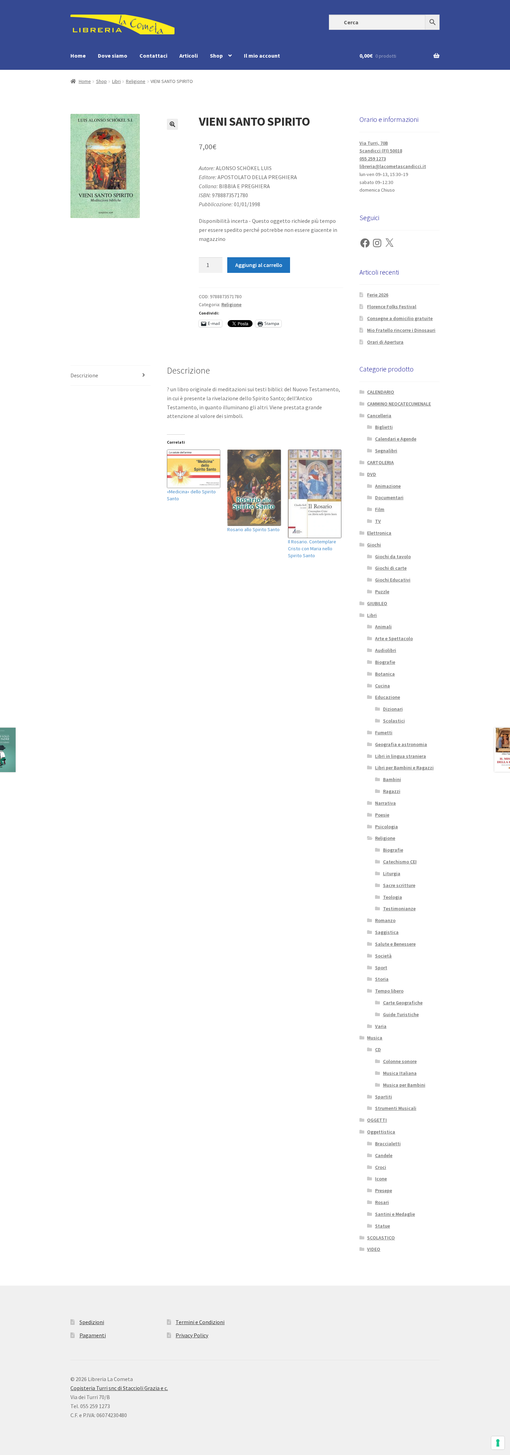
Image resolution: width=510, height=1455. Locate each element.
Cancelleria (379, 415)
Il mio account (262, 55)
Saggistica (387, 932)
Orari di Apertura (385, 342)
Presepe (383, 1190)
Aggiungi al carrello (258, 264)
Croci (380, 1167)
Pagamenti (92, 1335)
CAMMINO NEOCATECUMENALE (399, 404)
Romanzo (385, 920)
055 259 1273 (372, 159)
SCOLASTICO (381, 1238)
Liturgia (391, 873)
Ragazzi (391, 791)
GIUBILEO (377, 603)
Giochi (374, 545)
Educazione (387, 697)
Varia (380, 1026)
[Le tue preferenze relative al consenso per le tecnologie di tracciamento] (497, 1442)
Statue (382, 1226)
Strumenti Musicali (395, 1108)
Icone (381, 1179)
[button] (172, 124)
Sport (381, 967)
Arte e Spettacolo (394, 638)
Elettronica (379, 533)
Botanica (385, 674)
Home (78, 55)
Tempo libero (389, 991)
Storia (382, 979)
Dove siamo (112, 55)
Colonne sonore (400, 1061)
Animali (383, 627)
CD (378, 1049)
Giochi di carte (391, 568)
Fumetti (383, 732)
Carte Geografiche (403, 1003)
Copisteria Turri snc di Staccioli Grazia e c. (119, 1388)
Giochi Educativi (392, 580)
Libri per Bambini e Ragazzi (404, 767)
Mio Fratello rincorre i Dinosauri (401, 330)
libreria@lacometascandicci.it (392, 166)
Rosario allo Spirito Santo (253, 529)
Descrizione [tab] (84, 375)
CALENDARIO (380, 392)
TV (378, 521)
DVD (371, 474)
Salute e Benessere (395, 944)
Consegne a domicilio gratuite (400, 318)
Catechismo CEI (400, 862)
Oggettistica (381, 1132)
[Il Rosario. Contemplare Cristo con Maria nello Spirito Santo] (315, 494)
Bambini (392, 779)
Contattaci (153, 55)
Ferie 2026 (377, 295)
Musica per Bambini (404, 1085)
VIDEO (373, 1249)
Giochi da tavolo (393, 556)
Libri (116, 81)
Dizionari (393, 709)
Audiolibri (385, 650)
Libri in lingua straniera (400, 756)
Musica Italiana (400, 1073)
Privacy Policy (192, 1335)
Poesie (382, 815)
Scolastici (394, 721)
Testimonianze (399, 908)
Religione (135, 81)
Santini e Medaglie (395, 1214)
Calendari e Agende (395, 439)
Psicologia (386, 826)
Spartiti (383, 1097)
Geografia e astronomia (401, 744)
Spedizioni (91, 1322)
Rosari (382, 1202)
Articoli (188, 55)
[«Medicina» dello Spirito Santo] (194, 469)
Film (379, 509)
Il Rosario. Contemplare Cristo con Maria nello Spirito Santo (312, 548)
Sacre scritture (399, 885)
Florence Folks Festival (391, 306)
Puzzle (382, 591)
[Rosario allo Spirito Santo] (254, 488)
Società (383, 956)
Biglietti (384, 427)
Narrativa (385, 803)
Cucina (382, 686)
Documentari (389, 497)
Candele (383, 1155)
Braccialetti (388, 1143)
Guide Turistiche (401, 1014)
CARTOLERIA (380, 462)
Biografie (385, 662)
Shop (216, 55)
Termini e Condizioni (200, 1322)
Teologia (392, 897)
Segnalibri (386, 451)
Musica (374, 1038)
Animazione (388, 486)
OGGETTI (377, 1120)
